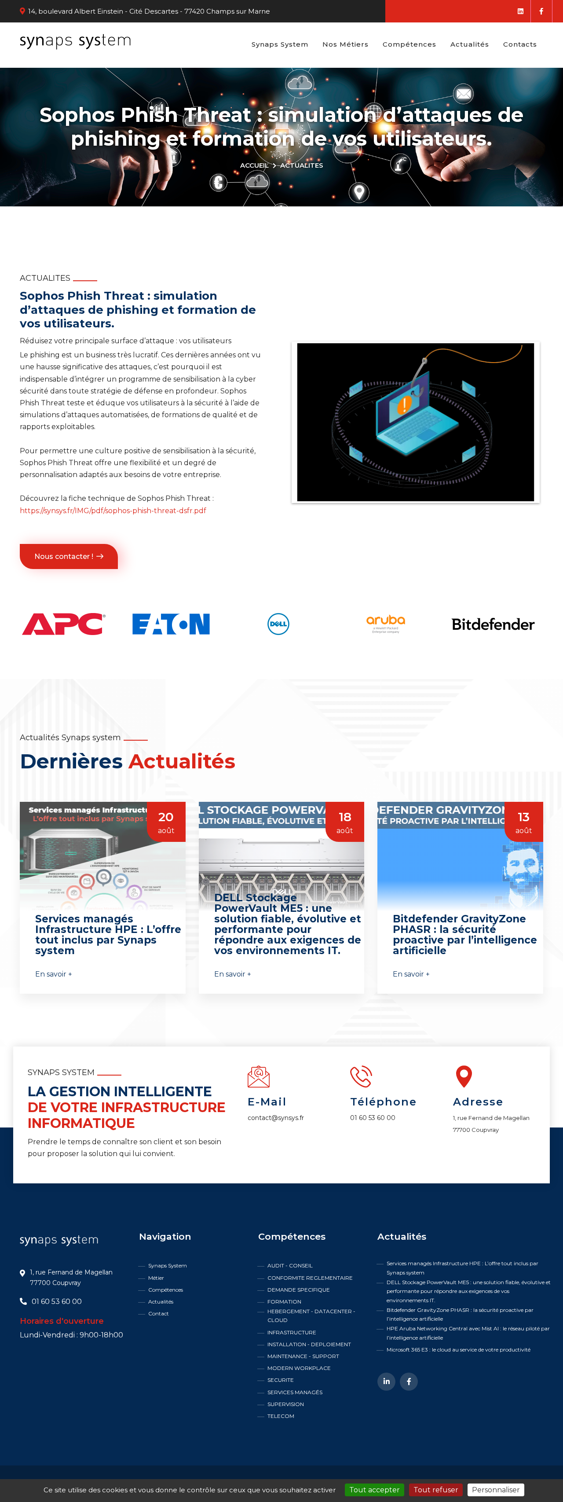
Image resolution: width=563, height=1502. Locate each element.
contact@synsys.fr (276, 1118)
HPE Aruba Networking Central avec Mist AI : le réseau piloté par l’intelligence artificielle (468, 1332)
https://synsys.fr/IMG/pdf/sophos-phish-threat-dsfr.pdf (113, 511)
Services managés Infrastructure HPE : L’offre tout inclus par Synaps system (462, 1267)
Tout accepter (374, 1490)
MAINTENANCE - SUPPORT (303, 1356)
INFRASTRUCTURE (291, 1332)
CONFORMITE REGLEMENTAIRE (310, 1277)
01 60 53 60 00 (372, 1118)
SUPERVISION (285, 1404)
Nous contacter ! (63, 556)
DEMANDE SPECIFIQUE (298, 1289)
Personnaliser (496, 1490)
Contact (158, 1313)
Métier (156, 1277)
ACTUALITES (301, 165)
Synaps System (280, 44)
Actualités (469, 44)
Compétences (409, 44)
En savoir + (53, 974)
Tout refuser (435, 1490)
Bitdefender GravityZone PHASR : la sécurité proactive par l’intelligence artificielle (460, 1314)
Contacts (520, 44)
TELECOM (280, 1416)
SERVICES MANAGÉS (294, 1392)
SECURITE (280, 1380)
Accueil (254, 165)
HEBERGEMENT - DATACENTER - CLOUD (311, 1315)
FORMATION (284, 1301)
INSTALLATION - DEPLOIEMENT (309, 1344)
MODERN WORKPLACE (299, 1368)
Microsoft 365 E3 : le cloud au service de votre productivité (458, 1349)
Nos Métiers (345, 44)
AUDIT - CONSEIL (290, 1265)
